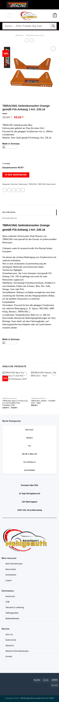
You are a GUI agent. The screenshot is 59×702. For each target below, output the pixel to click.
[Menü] (3, 15)
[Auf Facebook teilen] (9, 190)
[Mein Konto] (49, 15)
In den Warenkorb (16, 175)
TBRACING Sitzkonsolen (35, 35)
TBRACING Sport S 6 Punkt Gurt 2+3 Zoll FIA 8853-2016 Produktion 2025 (15, 403)
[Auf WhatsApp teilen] (5, 190)
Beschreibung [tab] (8, 212)
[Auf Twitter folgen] (10, 679)
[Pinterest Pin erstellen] (23, 190)
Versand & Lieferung (15, 607)
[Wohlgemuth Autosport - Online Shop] (29, 15)
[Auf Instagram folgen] (6, 679)
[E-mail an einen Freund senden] (18, 190)
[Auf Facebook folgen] (2, 679)
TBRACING (19, 35)
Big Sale (14, 184)
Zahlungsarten (12, 613)
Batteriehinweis (12, 618)
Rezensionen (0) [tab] (9, 218)
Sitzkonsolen (23, 184)
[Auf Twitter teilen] (14, 190)
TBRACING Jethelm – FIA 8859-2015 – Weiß (43, 402)
